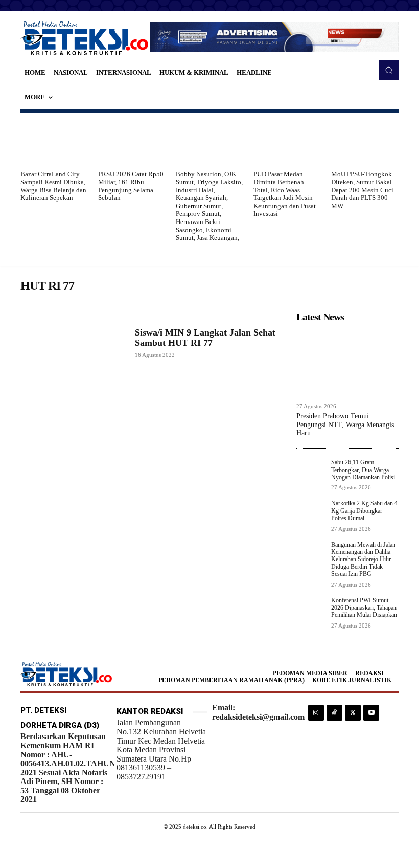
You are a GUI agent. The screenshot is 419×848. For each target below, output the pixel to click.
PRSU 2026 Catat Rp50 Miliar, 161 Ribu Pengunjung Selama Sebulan (131, 186)
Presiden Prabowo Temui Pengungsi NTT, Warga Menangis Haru (345, 424)
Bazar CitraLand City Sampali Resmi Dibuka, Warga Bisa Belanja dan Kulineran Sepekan (53, 186)
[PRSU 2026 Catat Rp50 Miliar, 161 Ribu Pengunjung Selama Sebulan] (132, 141)
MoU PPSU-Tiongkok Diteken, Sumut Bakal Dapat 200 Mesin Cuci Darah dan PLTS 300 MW (362, 190)
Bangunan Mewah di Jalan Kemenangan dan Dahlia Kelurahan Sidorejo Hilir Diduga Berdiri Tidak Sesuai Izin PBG (363, 559)
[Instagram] (316, 713)
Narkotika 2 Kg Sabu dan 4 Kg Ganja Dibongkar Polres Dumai (364, 511)
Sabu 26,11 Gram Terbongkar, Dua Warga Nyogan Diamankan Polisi (363, 470)
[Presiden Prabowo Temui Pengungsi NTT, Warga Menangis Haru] (347, 362)
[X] (353, 713)
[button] (389, 70)
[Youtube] (371, 713)
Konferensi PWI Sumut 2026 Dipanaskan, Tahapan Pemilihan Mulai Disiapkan (364, 608)
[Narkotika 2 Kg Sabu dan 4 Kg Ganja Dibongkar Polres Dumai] (310, 514)
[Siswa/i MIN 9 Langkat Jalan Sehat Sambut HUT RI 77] (72, 343)
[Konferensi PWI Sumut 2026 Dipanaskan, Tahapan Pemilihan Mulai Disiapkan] (310, 611)
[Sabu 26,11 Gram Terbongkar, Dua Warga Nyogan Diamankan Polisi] (310, 473)
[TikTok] (334, 713)
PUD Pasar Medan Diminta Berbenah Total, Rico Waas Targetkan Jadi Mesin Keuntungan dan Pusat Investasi (284, 194)
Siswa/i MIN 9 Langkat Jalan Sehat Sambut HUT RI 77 (205, 337)
